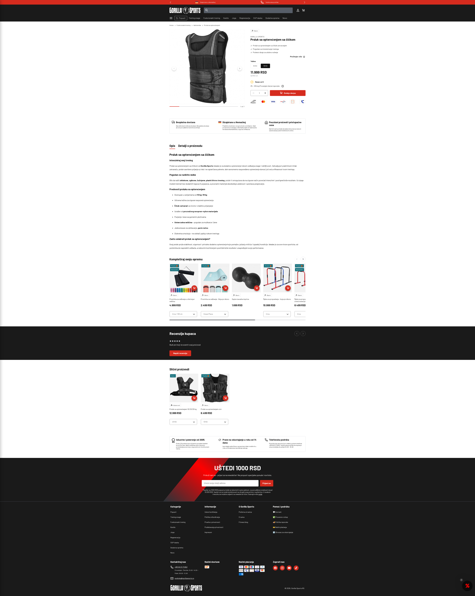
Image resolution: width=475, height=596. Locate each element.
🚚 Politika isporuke (280, 522)
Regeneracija (175, 537)
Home (171, 25)
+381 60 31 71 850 (181, 567)
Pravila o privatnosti (212, 522)
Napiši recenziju (180, 353)
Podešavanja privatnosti (214, 527)
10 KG (256, 66)
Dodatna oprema (176, 548)
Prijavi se (266, 483)
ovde (260, 494)
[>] (305, 2)
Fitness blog (243, 522)
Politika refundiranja (212, 517)
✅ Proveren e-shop (280, 517)
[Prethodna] (296, 259)
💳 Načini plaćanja (280, 527)
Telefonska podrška (207, 2)
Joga (172, 532)
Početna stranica (245, 512)
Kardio (172, 527)
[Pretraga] (206, 10)
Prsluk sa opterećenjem (212, 25)
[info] (282, 86)
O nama (241, 517)
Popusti (173, 512)
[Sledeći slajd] (240, 68)
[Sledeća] (303, 259)
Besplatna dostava (272, 2)
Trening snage (175, 517)
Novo (172, 553)
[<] (170, 2)
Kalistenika (197, 25)
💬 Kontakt (277, 512)
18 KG (265, 66)
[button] (303, 10)
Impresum (208, 532)
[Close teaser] (461, 580)
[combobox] (248, 10)
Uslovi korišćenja (211, 512)
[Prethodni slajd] (174, 68)
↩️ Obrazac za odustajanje (283, 532)
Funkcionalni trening (183, 25)
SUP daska (174, 542)
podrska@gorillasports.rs (184, 578)
